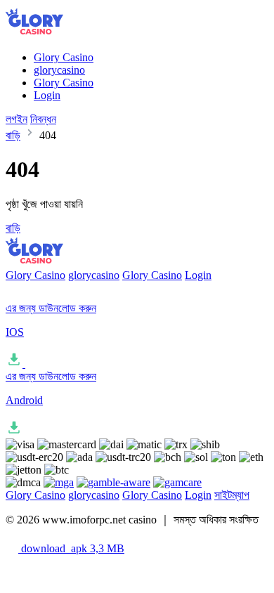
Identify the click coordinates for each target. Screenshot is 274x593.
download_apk (71, 548)
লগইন (16, 119)
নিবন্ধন (43, 119)
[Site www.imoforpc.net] (47, 33)
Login (47, 95)
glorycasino (59, 70)
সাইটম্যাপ (231, 495)
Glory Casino (63, 57)
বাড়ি (13, 135)
